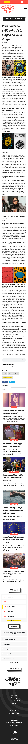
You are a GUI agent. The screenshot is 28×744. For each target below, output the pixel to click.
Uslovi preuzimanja (14, 739)
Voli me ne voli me (7, 377)
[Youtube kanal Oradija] (16, 698)
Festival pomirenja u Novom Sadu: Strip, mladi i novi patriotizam (13, 573)
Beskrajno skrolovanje (9, 639)
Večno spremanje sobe (9, 658)
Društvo (9, 709)
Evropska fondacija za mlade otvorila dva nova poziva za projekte (13, 539)
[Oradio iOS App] (15, 703)
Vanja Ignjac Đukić (13, 373)
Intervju (14, 440)
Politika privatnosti (14, 740)
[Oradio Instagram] (11, 698)
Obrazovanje (14, 471)
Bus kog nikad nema (9, 654)
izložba (4, 373)
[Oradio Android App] (13, 703)
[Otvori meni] (25, 9)
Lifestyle (11, 710)
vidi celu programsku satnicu (14, 620)
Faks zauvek (7, 644)
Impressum (11, 713)
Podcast (11, 712)
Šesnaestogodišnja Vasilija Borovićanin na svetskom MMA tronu (13, 477)
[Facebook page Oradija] (13, 698)
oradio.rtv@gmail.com (14, 726)
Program (14, 590)
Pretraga (16, 712)
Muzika (19, 709)
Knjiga (14, 407)
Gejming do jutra (8, 649)
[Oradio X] (19, 698)
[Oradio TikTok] (8, 698)
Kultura (14, 709)
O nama (17, 713)
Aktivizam (14, 504)
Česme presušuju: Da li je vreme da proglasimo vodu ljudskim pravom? (13, 510)
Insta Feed (14, 669)
